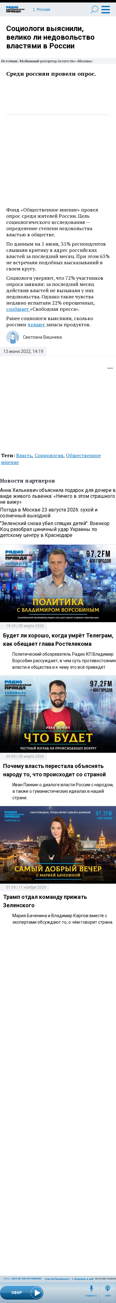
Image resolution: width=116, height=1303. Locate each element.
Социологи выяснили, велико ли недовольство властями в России (50, 37)
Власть (24, 455)
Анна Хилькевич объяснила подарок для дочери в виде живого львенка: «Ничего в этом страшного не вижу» (58, 496)
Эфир (108, 1296)
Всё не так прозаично (26, 1278)
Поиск (94, 9)
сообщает (18, 309)
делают (36, 324)
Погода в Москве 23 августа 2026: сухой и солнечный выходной (48, 513)
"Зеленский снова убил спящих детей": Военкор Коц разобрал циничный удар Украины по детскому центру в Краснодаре (55, 529)
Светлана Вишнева (42, 337)
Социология (49, 455)
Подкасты (91, 1296)
